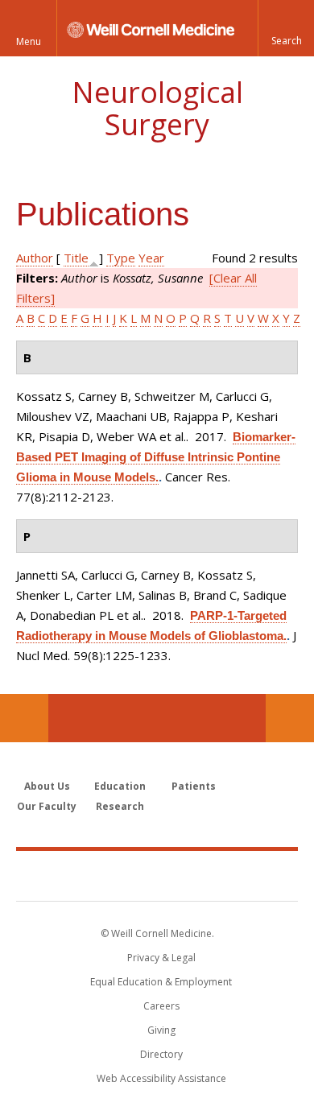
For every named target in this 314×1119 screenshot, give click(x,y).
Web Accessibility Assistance (161, 1078)
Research (120, 806)
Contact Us (290, 718)
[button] (286, 28)
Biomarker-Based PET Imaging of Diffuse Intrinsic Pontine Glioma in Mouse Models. (155, 457)
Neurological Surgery (157, 108)
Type (120, 258)
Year (151, 258)
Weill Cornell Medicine (157, 875)
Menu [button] (28, 41)
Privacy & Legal (161, 957)
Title (76, 258)
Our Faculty (46, 806)
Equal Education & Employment (161, 982)
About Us (47, 786)
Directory (161, 1054)
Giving (161, 1030)
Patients (193, 786)
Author (34, 258)
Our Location (24, 718)
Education (120, 786)
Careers (161, 1006)
